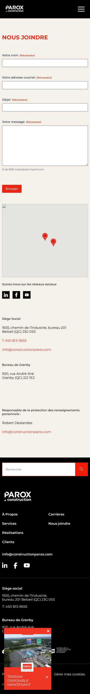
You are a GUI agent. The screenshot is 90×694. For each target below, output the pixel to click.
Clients (8, 542)
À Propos (10, 514)
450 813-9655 (16, 341)
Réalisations (12, 533)
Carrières (56, 514)
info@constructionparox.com (26, 350)
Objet (14, 100)
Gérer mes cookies (69, 674)
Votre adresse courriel (27, 77)
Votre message (21, 122)
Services (9, 524)
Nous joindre (59, 524)
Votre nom (18, 55)
